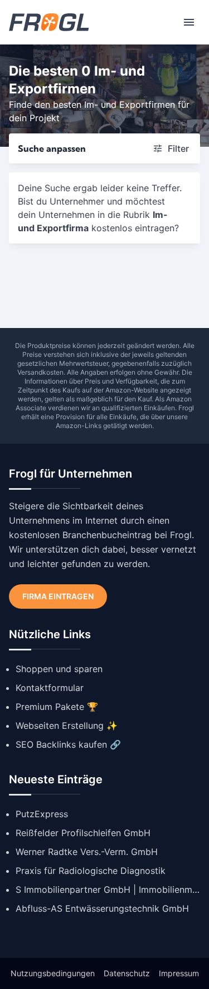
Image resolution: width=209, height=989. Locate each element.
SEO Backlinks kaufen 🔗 (68, 744)
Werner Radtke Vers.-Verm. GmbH (87, 851)
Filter (178, 148)
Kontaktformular (50, 687)
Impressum (179, 973)
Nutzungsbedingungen (53, 973)
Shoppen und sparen (59, 668)
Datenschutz (127, 973)
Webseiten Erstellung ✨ (67, 725)
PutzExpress (42, 813)
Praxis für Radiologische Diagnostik (91, 870)
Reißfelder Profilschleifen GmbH (83, 832)
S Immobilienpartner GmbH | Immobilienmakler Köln (108, 889)
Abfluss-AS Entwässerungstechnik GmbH (102, 908)
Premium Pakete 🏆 (57, 706)
